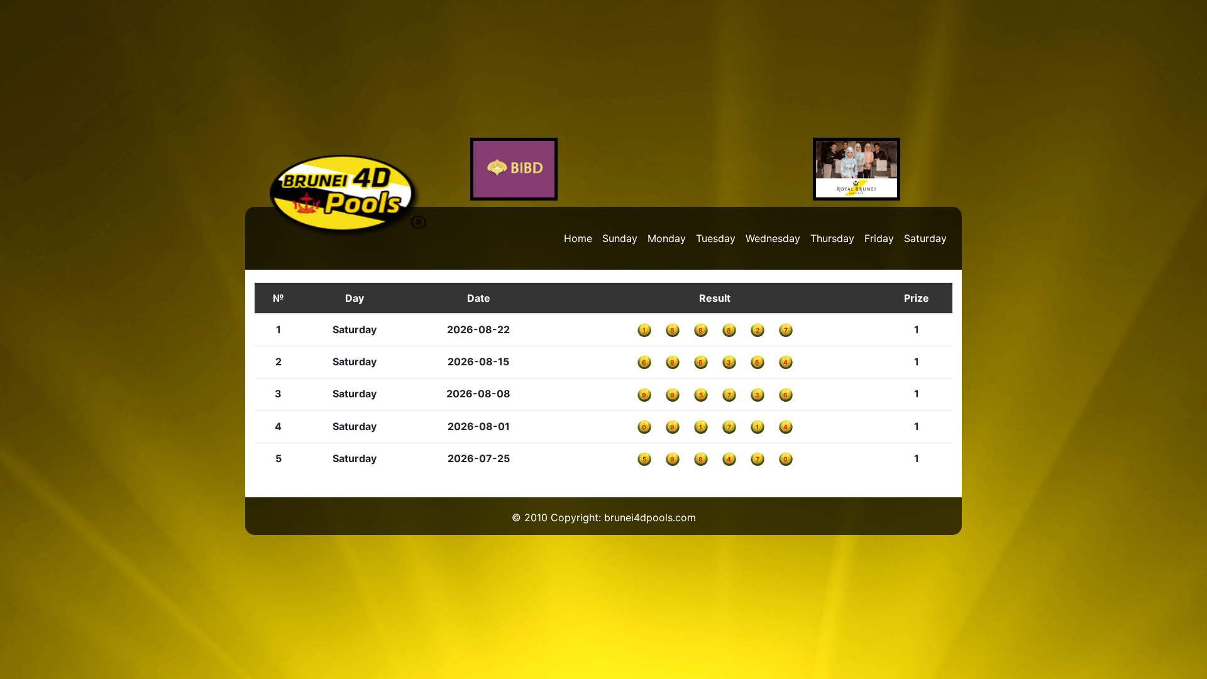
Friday (879, 238)
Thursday (832, 238)
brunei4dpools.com (650, 517)
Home (578, 238)
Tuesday (716, 238)
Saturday (925, 238)
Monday (667, 238)
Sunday (619, 238)
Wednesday (773, 238)
